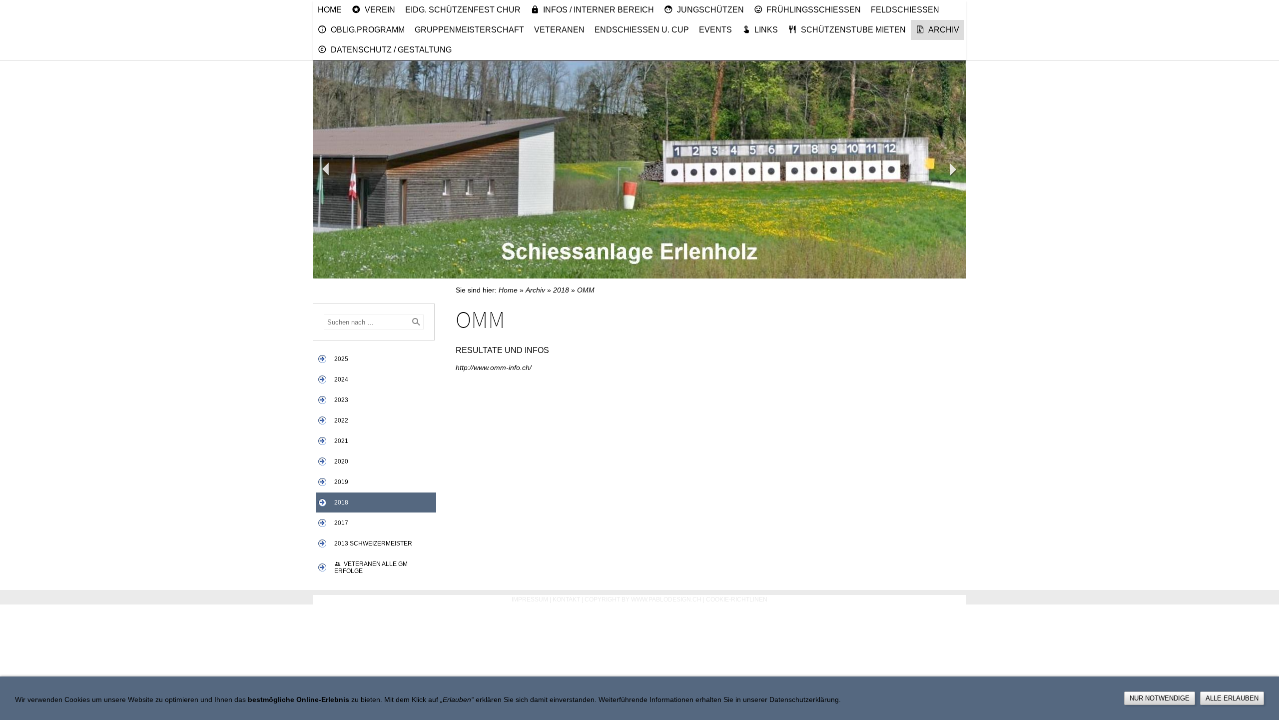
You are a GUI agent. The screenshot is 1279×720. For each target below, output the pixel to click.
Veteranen (559, 30)
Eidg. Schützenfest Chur (463, 10)
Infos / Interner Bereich (598, 10)
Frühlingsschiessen (813, 10)
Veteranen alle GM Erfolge (371, 567)
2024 (341, 379)
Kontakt (566, 599)
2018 (341, 502)
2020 (341, 461)
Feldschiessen (905, 10)
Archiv (943, 30)
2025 (341, 359)
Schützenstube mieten (853, 30)
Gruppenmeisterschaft (469, 30)
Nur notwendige (1160, 698)
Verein (380, 10)
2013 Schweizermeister (373, 543)
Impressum (530, 599)
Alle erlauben (1232, 698)
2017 (341, 523)
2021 (341, 441)
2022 (341, 420)
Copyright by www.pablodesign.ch (643, 599)
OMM (586, 290)
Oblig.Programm (368, 30)
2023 (341, 400)
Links (766, 30)
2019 (341, 482)
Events (715, 30)
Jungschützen (710, 10)
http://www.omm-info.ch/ (494, 368)
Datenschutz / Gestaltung (391, 50)
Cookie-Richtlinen (736, 599)
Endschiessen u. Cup (642, 30)
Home (330, 10)
